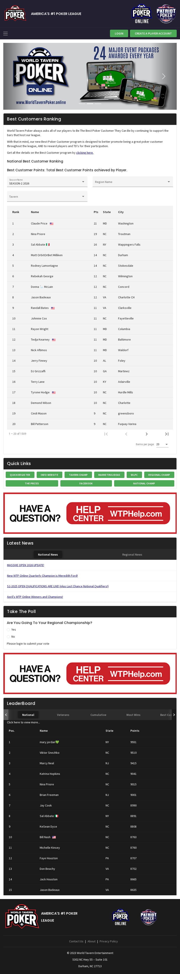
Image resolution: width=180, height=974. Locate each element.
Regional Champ (159, 474)
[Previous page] (126, 433)
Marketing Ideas (109, 474)
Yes (13, 629)
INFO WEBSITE (49, 474)
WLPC (134, 474)
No (13, 636)
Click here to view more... (23, 722)
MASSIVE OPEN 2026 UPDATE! (25, 565)
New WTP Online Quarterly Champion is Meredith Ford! (42, 576)
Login (119, 33)
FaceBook (86, 483)
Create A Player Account (153, 33)
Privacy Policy (109, 941)
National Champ (144, 483)
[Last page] (166, 433)
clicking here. (85, 153)
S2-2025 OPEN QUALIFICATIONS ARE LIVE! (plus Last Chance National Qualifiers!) (58, 586)
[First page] (106, 433)
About (91, 941)
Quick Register (20, 474)
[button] (16, 76)
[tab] (48, 554)
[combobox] (47, 183)
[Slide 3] (98, 103)
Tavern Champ (78, 474)
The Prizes (32, 483)
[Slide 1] (82, 103)
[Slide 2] (90, 103)
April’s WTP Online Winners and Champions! (35, 597)
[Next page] (146, 433)
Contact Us (76, 941)
